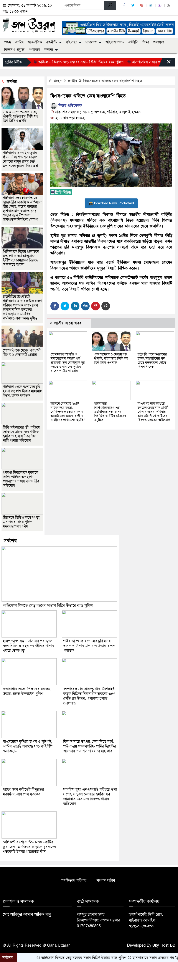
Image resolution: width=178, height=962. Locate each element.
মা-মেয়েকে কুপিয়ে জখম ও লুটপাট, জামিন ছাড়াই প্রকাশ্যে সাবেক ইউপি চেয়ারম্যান (27, 746)
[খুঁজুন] (110, 5)
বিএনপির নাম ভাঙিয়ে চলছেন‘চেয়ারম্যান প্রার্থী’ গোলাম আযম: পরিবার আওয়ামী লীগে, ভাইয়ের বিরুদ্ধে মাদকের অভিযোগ (154, 411)
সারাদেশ (91, 42)
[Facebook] (54, 306)
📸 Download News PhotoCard (111, 203)
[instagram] (142, 5)
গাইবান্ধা (71, 42)
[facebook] (124, 5)
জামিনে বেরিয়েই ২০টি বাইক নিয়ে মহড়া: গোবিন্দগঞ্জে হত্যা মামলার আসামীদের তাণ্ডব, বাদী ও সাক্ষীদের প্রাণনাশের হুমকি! (67, 411)
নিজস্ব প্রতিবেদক (69, 105)
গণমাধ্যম (34, 49)
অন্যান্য (48, 49)
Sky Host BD (163, 945)
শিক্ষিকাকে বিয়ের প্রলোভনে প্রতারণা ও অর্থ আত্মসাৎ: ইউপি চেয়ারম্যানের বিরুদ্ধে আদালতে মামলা (21, 258)
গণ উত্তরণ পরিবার (73, 880)
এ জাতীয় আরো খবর (65, 323)
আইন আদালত (114, 42)
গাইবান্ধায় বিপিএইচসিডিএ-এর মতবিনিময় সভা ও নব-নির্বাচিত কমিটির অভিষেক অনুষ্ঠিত (110, 411)
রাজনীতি (51, 42)
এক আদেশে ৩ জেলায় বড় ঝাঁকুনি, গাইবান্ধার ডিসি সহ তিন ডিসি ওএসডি (111, 358)
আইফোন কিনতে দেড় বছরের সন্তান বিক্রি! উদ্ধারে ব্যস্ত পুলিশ (65, 62)
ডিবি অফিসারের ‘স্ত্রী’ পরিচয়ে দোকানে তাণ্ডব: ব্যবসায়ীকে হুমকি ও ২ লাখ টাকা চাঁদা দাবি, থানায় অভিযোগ (21, 434)
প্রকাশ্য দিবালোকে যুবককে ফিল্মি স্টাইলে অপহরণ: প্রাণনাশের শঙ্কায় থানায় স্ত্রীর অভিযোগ (21, 479)
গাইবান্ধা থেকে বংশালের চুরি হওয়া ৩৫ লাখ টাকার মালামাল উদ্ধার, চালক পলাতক (22, 391)
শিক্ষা (145, 42)
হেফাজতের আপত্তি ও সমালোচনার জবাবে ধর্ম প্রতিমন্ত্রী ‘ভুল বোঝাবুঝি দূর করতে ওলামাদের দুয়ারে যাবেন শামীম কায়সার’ (68, 362)
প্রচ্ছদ (7, 42)
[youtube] (160, 5)
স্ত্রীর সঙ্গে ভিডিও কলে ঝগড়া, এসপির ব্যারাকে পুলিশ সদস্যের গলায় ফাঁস (21, 522)
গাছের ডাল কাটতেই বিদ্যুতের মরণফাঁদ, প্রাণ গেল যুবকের (23, 792)
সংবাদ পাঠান (106, 880)
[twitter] (133, 5)
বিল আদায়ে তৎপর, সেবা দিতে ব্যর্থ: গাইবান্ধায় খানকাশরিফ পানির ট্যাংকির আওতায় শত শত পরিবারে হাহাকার (89, 746)
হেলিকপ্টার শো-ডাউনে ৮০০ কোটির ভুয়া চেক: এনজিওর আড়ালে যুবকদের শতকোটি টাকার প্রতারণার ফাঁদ (29, 847)
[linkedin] (151, 5)
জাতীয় (19, 42)
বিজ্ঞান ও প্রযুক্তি (14, 49)
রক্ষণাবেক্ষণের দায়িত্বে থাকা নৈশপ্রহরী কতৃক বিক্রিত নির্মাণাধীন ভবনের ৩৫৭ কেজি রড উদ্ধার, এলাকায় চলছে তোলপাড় (89, 696)
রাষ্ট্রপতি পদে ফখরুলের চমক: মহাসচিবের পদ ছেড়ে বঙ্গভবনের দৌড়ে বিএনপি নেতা (152, 360)
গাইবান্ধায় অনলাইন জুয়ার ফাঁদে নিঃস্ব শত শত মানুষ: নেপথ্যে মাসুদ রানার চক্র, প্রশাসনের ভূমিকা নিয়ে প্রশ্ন (20, 159)
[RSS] (169, 5)
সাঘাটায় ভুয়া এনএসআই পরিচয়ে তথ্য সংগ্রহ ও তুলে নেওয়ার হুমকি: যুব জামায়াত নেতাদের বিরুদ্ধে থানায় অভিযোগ (90, 796)
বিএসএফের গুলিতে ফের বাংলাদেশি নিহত (112, 80)
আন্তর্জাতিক (35, 42)
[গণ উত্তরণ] (30, 25)
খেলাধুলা (158, 42)
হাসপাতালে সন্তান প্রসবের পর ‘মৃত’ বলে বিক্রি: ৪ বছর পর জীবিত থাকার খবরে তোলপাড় (28, 646)
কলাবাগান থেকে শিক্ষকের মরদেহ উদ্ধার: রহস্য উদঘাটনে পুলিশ (26, 691)
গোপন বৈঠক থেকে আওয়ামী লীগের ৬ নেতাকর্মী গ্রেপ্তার (21, 352)
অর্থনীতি (133, 42)
